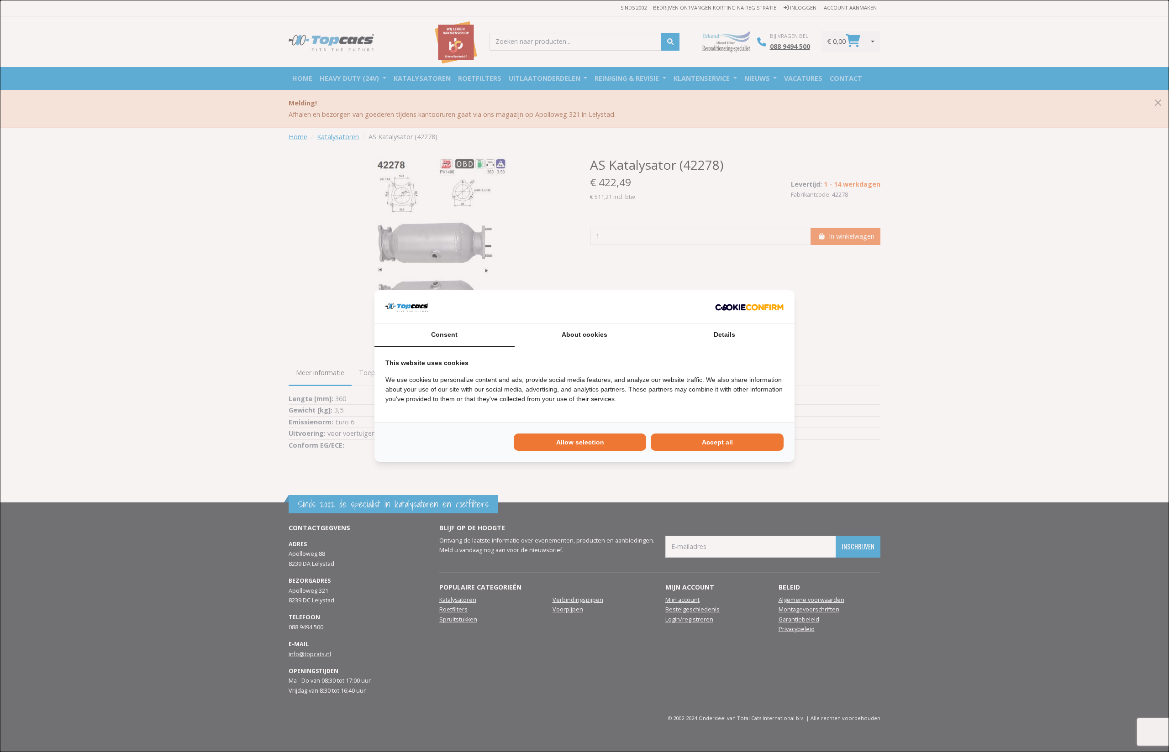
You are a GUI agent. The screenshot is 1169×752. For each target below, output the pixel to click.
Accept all (717, 442)
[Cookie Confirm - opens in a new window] (749, 306)
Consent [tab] (444, 334)
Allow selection (580, 442)
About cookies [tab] (584, 334)
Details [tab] (724, 334)
